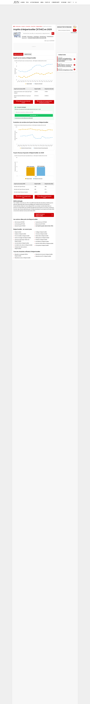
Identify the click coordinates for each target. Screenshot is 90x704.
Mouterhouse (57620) (20, 225)
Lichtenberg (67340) (20, 223)
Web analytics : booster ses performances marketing (65, 65)
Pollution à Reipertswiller (41, 239)
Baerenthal (24, 37)
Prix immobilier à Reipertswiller (22, 235)
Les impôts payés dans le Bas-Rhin (44, 225)
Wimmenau (29, 36)
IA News (23, 2)
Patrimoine (18, 26)
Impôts (23, 26)
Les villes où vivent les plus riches (45, 197)
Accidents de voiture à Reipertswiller (23, 245)
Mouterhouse (43, 36)
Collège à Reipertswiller (41, 231)
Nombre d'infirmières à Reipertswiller (44, 243)
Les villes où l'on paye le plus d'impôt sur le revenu (45, 102)
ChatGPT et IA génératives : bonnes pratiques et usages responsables (65, 59)
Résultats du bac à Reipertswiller (23, 257)
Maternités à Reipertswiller (41, 235)
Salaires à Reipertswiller (20, 233)
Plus (69, 2)
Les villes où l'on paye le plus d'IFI (24, 197)
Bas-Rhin (33, 26)
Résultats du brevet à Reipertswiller (44, 254)
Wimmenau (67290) (20, 222)
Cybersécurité (55, 2)
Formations (62, 54)
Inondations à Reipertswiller (42, 241)
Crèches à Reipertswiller (41, 233)
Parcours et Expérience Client (65, 69)
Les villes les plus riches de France (24, 102)
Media (42, 2)
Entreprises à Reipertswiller (42, 245)
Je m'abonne (33, 115)
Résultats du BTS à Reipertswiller (43, 256)
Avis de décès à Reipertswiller (22, 243)
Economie (63, 2)
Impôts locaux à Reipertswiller (40, 215)
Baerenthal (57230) (40, 223)
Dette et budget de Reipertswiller (23, 237)
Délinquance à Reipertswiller (42, 237)
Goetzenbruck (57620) (41, 222)
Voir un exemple (74, 32)
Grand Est (28, 26)
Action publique (34, 2)
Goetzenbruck (50, 36)
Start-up (47, 2)
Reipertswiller (39, 26)
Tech (27, 2)
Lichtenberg (36, 36)
